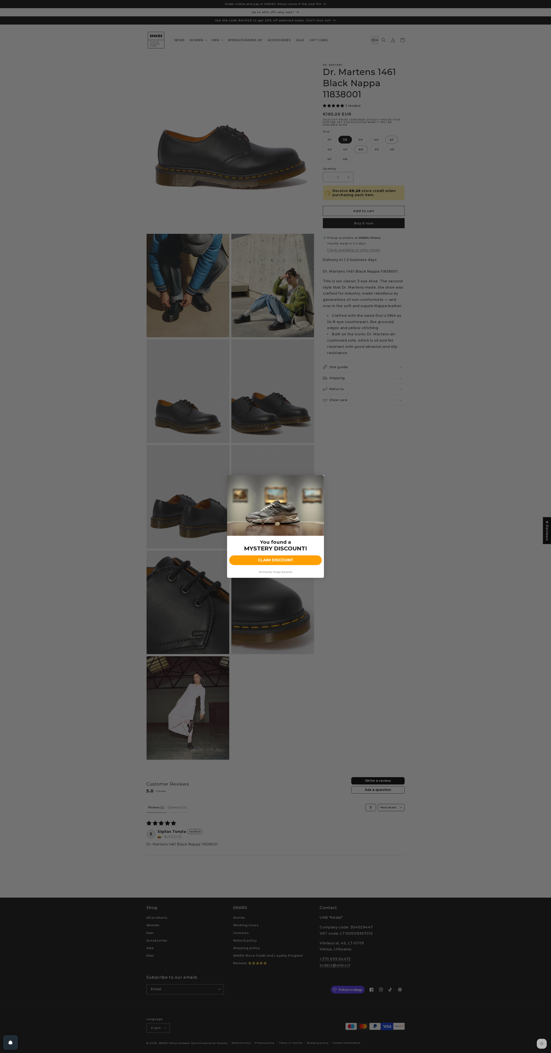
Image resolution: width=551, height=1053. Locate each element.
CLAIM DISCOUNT (275, 560)
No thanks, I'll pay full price (275, 571)
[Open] (10, 1042)
